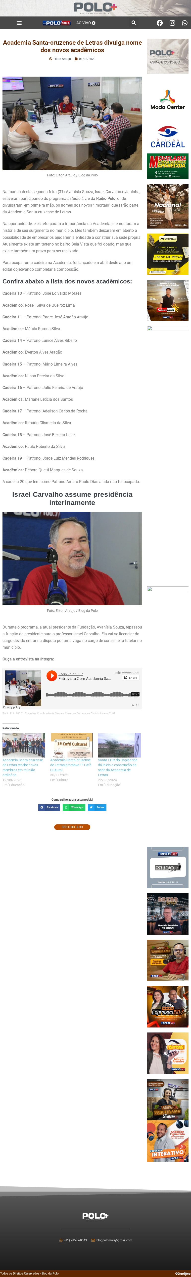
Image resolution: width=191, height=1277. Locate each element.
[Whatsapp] (185, 22)
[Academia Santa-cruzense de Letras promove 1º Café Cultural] (71, 745)
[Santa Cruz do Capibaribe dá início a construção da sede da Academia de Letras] (119, 745)
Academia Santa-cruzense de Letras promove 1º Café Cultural (70, 765)
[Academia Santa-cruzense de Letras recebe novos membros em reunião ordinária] (23, 745)
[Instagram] (172, 22)
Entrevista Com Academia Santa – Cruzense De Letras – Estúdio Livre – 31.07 (70, 713)
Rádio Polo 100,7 (12, 713)
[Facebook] (160, 22)
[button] (19, 23)
